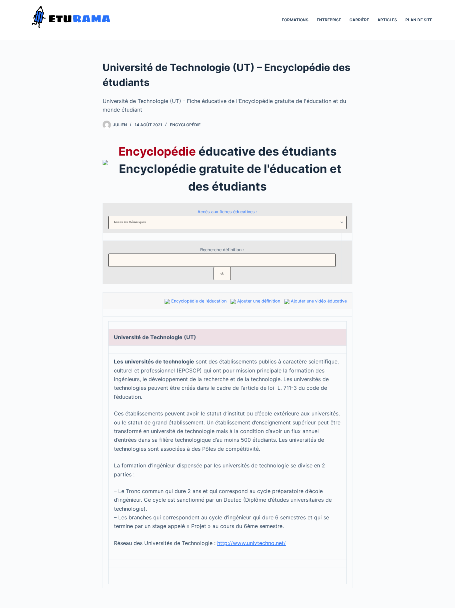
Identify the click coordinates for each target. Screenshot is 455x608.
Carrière (359, 19)
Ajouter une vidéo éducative (319, 301)
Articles (387, 19)
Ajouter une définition (258, 301)
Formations (295, 19)
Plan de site (418, 19)
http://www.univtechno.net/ (251, 543)
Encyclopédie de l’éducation (199, 301)
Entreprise (329, 19)
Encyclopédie (185, 124)
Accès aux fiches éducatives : (227, 211)
